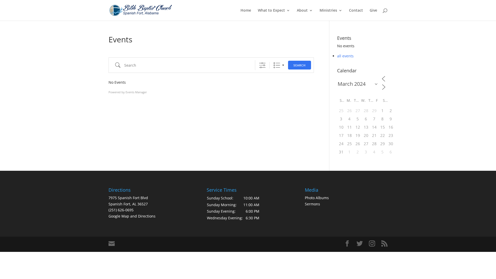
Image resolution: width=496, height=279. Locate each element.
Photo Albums (317, 197)
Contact (356, 11)
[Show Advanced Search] (262, 65)
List (277, 65)
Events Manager (136, 92)
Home (246, 11)
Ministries (328, 11)
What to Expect (271, 11)
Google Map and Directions (132, 216)
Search (299, 65)
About (302, 11)
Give (373, 11)
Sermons (312, 204)
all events (345, 55)
